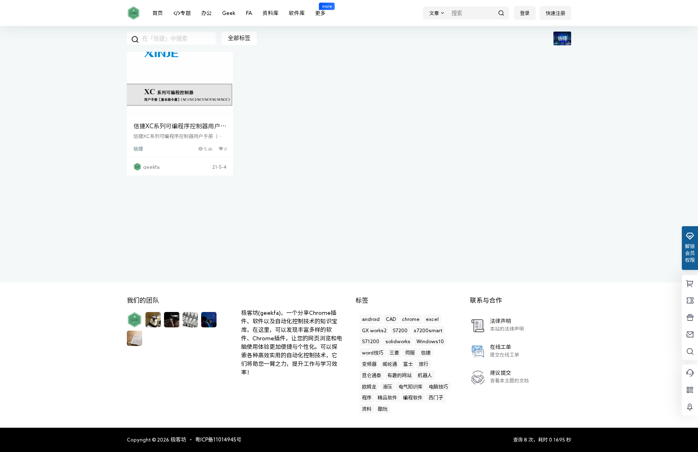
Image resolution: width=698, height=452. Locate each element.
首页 (157, 13)
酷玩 (382, 408)
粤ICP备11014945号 (218, 439)
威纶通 (390, 363)
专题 (185, 13)
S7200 (400, 330)
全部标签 (239, 38)
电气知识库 (410, 386)
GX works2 (374, 330)
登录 (525, 13)
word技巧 (372, 352)
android (371, 318)
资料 (367, 408)
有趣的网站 (399, 375)
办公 (206, 13)
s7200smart (428, 330)
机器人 (425, 375)
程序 (367, 397)
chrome (411, 318)
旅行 (424, 363)
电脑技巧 (438, 386)
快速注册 (555, 13)
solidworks (397, 341)
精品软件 (387, 397)
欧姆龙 (369, 386)
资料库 (270, 13)
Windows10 (430, 341)
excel (432, 318)
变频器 (369, 363)
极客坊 (177, 439)
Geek (228, 13)
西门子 (436, 397)
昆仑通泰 (371, 375)
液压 (387, 386)
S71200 (370, 341)
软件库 (297, 13)
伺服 (410, 352)
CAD (391, 318)
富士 (408, 363)
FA (249, 13)
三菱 (394, 352)
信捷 (138, 148)
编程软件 (413, 397)
